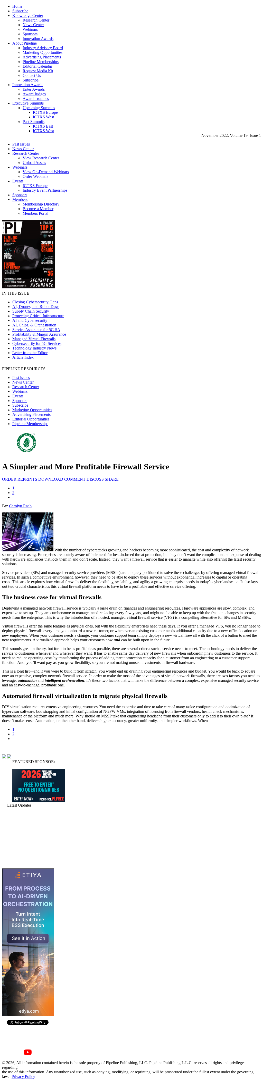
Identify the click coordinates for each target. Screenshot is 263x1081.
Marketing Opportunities (42, 52)
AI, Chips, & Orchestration (34, 325)
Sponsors (30, 34)
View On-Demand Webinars (46, 172)
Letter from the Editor (30, 353)
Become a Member (38, 209)
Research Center (36, 20)
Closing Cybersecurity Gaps (35, 302)
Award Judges (34, 94)
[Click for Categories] (38, 800)
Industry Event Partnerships (45, 190)
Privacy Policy (23, 1076)
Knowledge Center (27, 15)
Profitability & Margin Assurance (39, 334)
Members (19, 199)
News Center (33, 25)
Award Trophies (36, 98)
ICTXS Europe (45, 112)
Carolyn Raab (20, 506)
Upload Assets (34, 162)
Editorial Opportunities (30, 419)
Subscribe (20, 11)
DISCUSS (95, 479)
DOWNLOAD (50, 479)
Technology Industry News (34, 348)
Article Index (23, 357)
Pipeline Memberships (41, 61)
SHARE (112, 479)
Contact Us (32, 75)
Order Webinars (35, 176)
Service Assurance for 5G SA (36, 329)
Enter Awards (34, 89)
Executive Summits (28, 103)
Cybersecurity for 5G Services (36, 343)
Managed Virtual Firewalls (33, 339)
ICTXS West (43, 117)
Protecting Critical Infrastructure (38, 316)
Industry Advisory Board (43, 48)
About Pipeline (24, 43)
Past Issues (21, 144)
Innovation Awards (38, 38)
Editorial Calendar (37, 66)
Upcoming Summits (39, 108)
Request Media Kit (38, 71)
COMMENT (75, 479)
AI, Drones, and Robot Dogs (35, 306)
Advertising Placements (42, 57)
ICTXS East (43, 126)
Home (17, 6)
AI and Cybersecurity (29, 320)
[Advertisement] (27, 837)
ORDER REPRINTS (19, 479)
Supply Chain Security (30, 311)
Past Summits (33, 121)
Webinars (30, 29)
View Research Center (41, 158)
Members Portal (35, 213)
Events (17, 181)
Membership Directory (41, 204)
